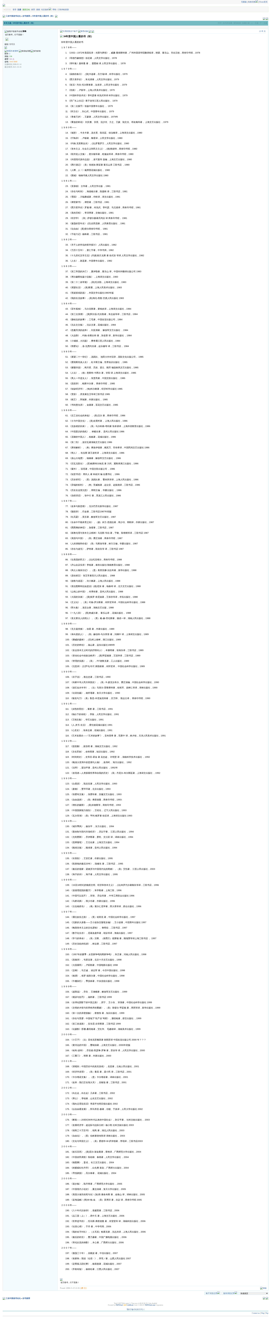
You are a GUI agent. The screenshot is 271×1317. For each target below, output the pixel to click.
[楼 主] (83, 1288)
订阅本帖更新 (63, 9)
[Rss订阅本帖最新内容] (56, 16)
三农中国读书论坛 (13, 16)
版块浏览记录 (229, 1293)
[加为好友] (36, 51)
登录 (14, 9)
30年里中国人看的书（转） (43, 16)
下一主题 (263, 23)
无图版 (244, 2)
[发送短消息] (25, 51)
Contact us (256, 1313)
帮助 (54, 9)
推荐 (33, 9)
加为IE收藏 (227, 23)
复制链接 (237, 23)
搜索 (38, 9)
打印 (220, 23)
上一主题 (254, 23)
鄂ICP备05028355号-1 (135, 1309)
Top (267, 1313)
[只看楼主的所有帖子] (93, 31)
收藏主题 (246, 23)
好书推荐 (26, 16)
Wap (262, 1313)
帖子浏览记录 (211, 1293)
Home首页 (263, 2)
